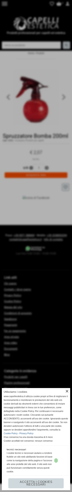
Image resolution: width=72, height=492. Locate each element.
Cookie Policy (11, 433)
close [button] (67, 391)
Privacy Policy (26, 433)
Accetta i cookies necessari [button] (36, 483)
